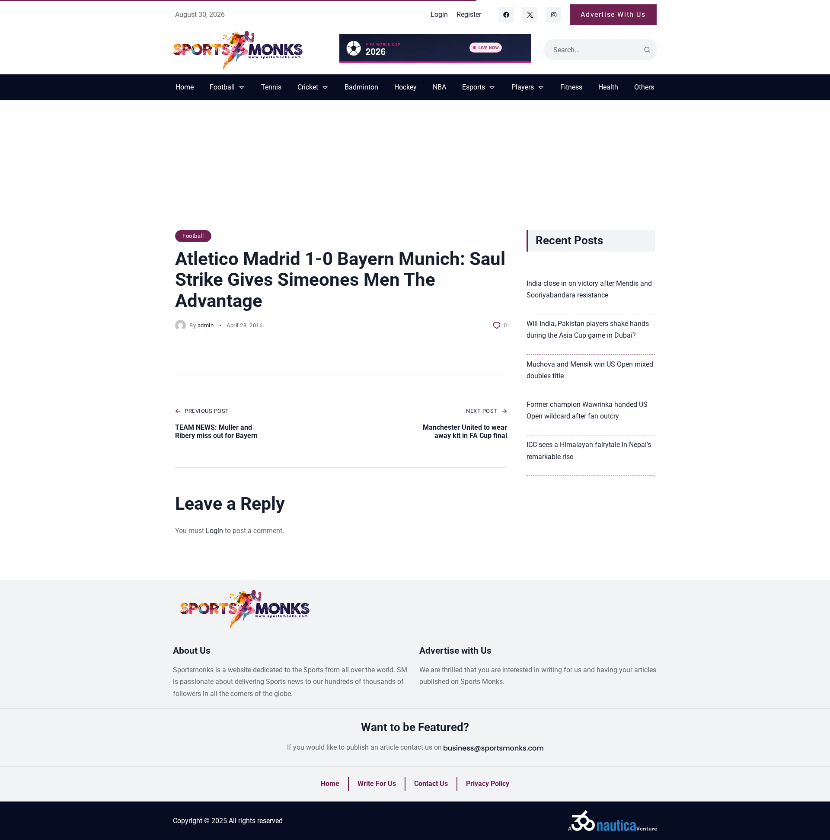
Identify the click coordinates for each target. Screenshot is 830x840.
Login (214, 531)
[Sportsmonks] (249, 49)
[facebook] (506, 14)
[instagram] (553, 14)
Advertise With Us (613, 14)
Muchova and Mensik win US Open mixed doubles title (590, 370)
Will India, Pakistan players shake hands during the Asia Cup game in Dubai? (588, 329)
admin (206, 325)
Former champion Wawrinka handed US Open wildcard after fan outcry (587, 410)
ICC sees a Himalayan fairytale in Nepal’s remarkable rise (589, 450)
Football (193, 236)
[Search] (647, 49)
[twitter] (529, 14)
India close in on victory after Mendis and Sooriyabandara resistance (589, 289)
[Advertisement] (415, 169)
